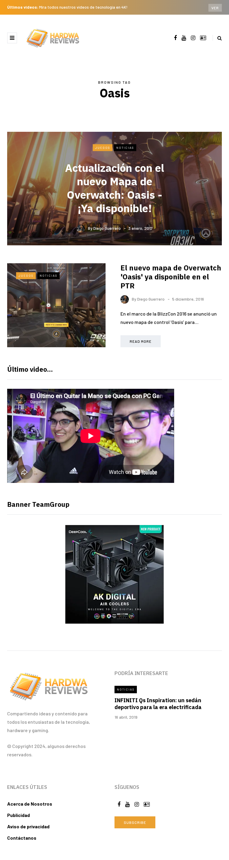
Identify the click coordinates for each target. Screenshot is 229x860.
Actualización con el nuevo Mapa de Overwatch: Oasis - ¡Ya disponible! (114, 188)
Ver (215, 8)
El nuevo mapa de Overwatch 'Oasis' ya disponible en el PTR (170, 276)
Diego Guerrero (107, 228)
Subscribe (135, 822)
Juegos (102, 147)
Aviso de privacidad (28, 826)
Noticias (125, 147)
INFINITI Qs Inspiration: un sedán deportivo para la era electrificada (158, 704)
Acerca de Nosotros (29, 804)
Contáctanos (21, 838)
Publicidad (18, 815)
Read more (140, 341)
